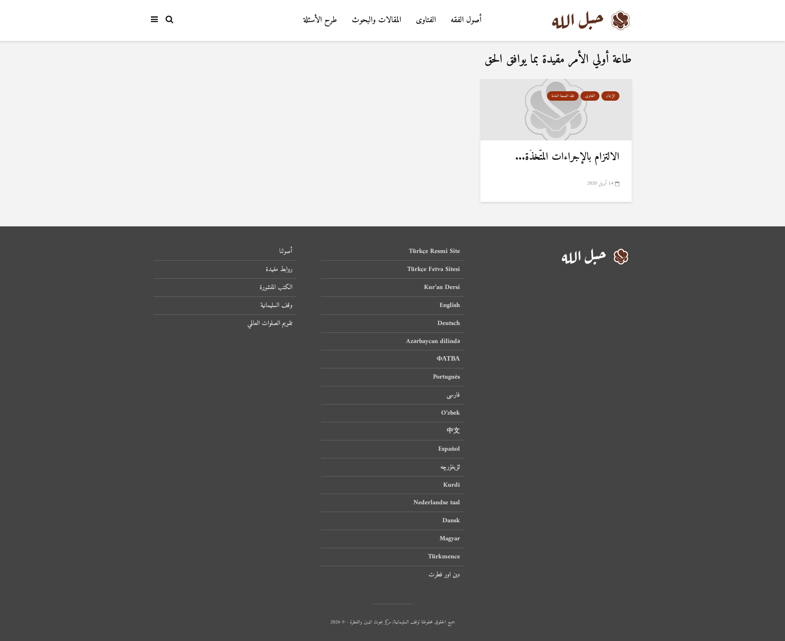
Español (449, 449)
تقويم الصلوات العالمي (269, 323)
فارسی (453, 395)
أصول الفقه (466, 20)
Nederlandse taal (436, 502)
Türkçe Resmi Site (434, 252)
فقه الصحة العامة (563, 96)
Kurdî (451, 485)
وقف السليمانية (276, 305)
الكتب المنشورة (276, 287)
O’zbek (450, 413)
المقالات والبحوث (376, 20)
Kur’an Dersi (442, 287)
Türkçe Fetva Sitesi (433, 269)
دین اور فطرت (444, 574)
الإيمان (610, 96)
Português (446, 377)
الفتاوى (426, 20)
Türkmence (444, 556)
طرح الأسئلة (320, 20)
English (450, 305)
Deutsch (448, 323)
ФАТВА (448, 359)
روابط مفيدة (279, 269)
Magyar (450, 538)
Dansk (451, 520)
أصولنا (285, 252)
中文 (453, 431)
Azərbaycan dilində (433, 341)
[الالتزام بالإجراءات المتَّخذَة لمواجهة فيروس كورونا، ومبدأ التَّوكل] (556, 110)
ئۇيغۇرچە (450, 467)
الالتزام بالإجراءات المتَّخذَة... (567, 157)
